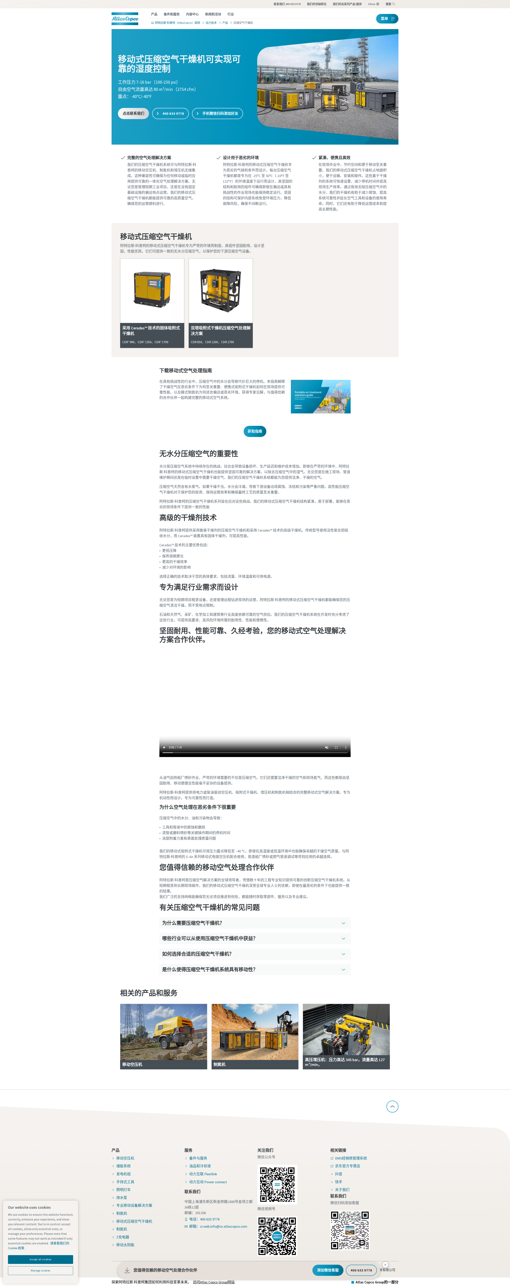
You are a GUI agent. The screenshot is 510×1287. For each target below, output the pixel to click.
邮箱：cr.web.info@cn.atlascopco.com (218, 1226)
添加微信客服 (328, 1270)
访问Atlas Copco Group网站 (214, 1282)
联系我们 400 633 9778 (287, 4)
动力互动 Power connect (208, 1182)
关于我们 (342, 1189)
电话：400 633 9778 (204, 1219)
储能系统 (123, 1166)
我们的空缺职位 (317, 4)
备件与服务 (198, 1158)
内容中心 (192, 14)
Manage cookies (40, 1270)
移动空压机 (125, 1158)
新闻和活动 (213, 14)
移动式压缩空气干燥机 (134, 1221)
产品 (154, 14)
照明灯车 (123, 1189)
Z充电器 (122, 1237)
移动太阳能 (125, 1245)
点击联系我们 (133, 113)
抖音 (338, 1174)
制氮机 (121, 1213)
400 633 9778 (173, 113)
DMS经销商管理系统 (351, 1158)
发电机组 (123, 1174)
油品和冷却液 (200, 1166)
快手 (338, 1182)
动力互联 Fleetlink (203, 1174)
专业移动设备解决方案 (134, 1205)
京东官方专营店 (347, 1166)
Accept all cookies (40, 1259)
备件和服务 (172, 14)
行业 (231, 14)
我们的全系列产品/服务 (347, 4)
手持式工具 (125, 1182)
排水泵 (121, 1197)
